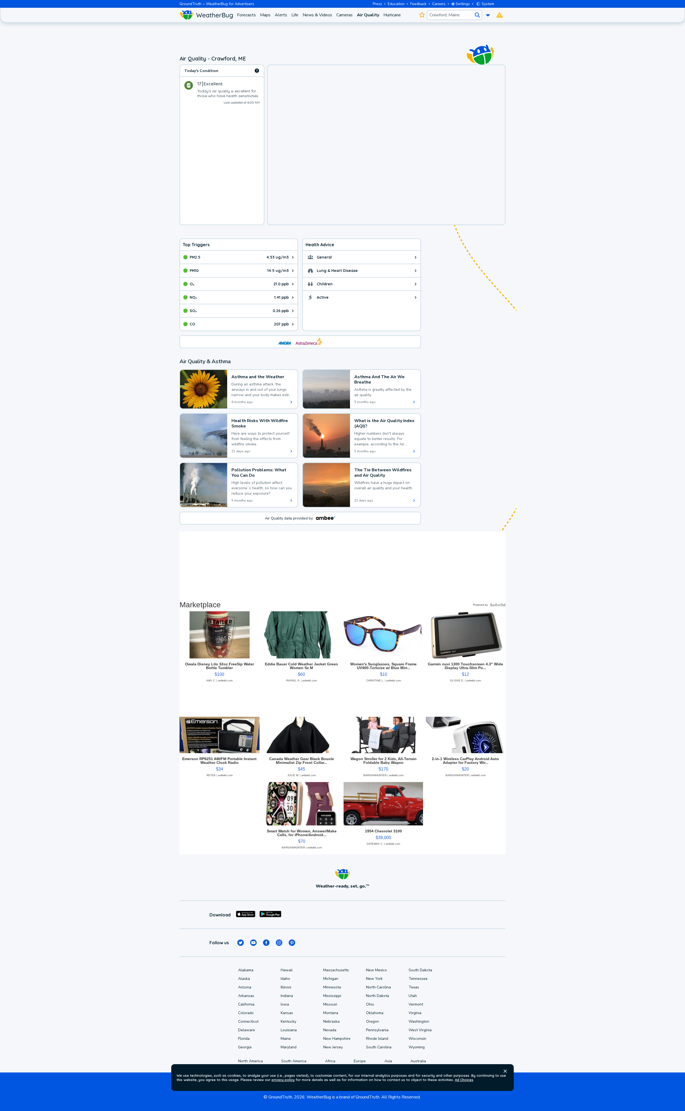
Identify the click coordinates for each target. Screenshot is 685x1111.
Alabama (245, 970)
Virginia (415, 1012)
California (246, 1004)
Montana (330, 1012)
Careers (439, 3)
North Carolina (378, 987)
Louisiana (289, 1030)
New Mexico (376, 970)
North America (250, 1061)
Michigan (330, 978)
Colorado (246, 1012)
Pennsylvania (377, 1030)
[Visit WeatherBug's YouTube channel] (253, 942)
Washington (419, 1021)
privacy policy (283, 1080)
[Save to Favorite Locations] (422, 15)
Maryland (288, 1047)
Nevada (329, 1030)
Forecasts (246, 15)
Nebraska (331, 1021)
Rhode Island (377, 1038)
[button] (505, 1071)
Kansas (287, 1012)
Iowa (285, 1004)
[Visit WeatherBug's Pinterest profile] (292, 942)
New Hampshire (337, 1038)
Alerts (281, 15)
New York (374, 978)
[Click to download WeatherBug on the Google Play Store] (270, 915)
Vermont (416, 1004)
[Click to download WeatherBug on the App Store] (245, 915)
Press (377, 3)
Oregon (372, 1021)
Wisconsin (417, 1038)
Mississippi (332, 995)
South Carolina (378, 1047)
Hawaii (286, 970)
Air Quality (368, 15)
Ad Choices (464, 1080)
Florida (244, 1038)
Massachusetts (336, 970)
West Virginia (420, 1030)
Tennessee (418, 978)
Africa (330, 1061)
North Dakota (377, 995)
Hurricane (392, 15)
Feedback (418, 3)
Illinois (286, 987)
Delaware (246, 1030)
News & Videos (317, 15)
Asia (388, 1061)
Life (294, 15)
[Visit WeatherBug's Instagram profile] (279, 942)
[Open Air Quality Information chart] (257, 70)
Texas (414, 987)
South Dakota (420, 970)
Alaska (244, 978)
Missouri (330, 1004)
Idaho (285, 978)
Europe (360, 1061)
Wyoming (417, 1047)
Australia (418, 1061)
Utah (413, 995)
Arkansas (246, 995)
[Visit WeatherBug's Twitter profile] (240, 942)
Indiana (287, 995)
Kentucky (288, 1021)
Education (396, 3)
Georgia (245, 1047)
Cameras (344, 15)
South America (293, 1061)
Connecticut (248, 1021)
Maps (265, 15)
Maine (286, 1038)
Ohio (370, 1004)
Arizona (244, 987)
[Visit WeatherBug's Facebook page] (266, 942)
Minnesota (332, 987)
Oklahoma (374, 1012)
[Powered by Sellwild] (497, 605)
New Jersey (333, 1047)
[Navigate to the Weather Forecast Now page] (206, 15)
